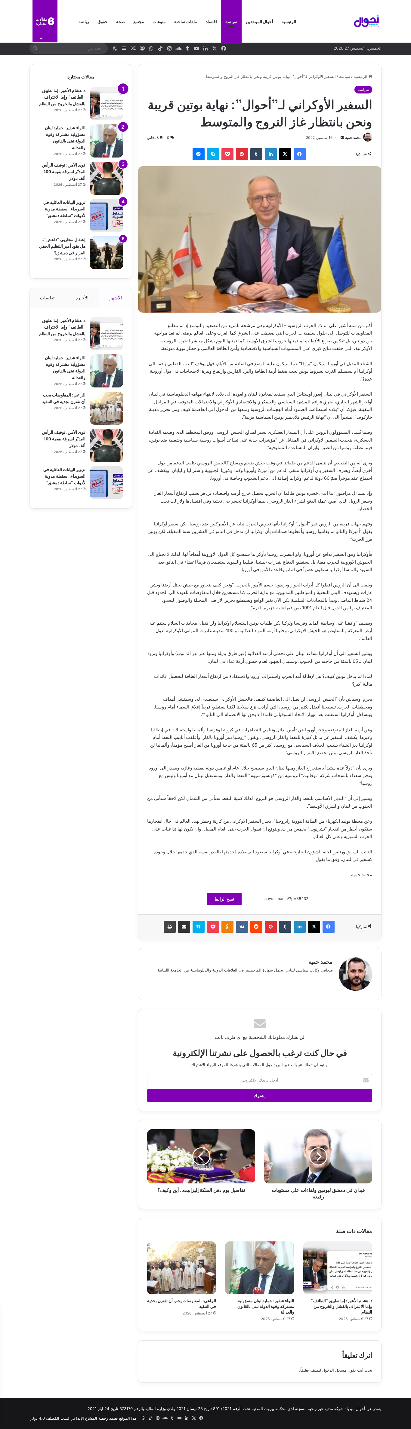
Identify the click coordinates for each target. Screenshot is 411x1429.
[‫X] (285, 154)
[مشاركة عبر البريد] (184, 927)
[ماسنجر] (199, 154)
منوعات (159, 21)
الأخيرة (82, 298)
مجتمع (138, 21)
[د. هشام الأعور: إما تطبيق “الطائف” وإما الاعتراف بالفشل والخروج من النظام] (337, 1267)
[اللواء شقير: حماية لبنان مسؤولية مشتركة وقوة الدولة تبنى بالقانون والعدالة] (259, 1267)
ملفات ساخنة (185, 21)
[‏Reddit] (256, 927)
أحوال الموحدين (259, 21)
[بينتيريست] (242, 154)
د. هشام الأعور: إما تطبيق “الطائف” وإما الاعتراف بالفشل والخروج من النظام (341, 1306)
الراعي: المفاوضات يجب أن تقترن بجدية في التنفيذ (181, 1303)
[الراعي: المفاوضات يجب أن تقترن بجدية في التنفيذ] (181, 1267)
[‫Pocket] (227, 154)
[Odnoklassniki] (227, 927)
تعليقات (47, 298)
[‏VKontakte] (242, 927)
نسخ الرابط (224, 898)
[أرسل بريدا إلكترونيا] (342, 137)
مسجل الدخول (334, 1370)
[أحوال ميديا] (366, 21)
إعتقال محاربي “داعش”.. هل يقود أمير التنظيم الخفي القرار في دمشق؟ (62, 246)
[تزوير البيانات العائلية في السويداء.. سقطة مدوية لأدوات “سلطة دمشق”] (106, 215)
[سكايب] (213, 154)
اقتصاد (211, 21)
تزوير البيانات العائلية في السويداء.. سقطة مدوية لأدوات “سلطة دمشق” (64, 208)
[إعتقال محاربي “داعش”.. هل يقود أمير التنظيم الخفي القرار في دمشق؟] (106, 252)
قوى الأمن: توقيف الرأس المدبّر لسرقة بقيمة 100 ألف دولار (63, 171)
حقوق (102, 21)
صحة (120, 21)
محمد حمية (353, 137)
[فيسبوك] (300, 154)
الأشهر (116, 298)
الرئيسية (289, 21)
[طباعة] (170, 927)
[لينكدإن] (271, 154)
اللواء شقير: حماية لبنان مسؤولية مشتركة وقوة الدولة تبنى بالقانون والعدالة (265, 1306)
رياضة (84, 21)
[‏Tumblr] (256, 154)
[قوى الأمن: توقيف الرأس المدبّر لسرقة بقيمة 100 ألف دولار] (106, 178)
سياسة (231, 21)
